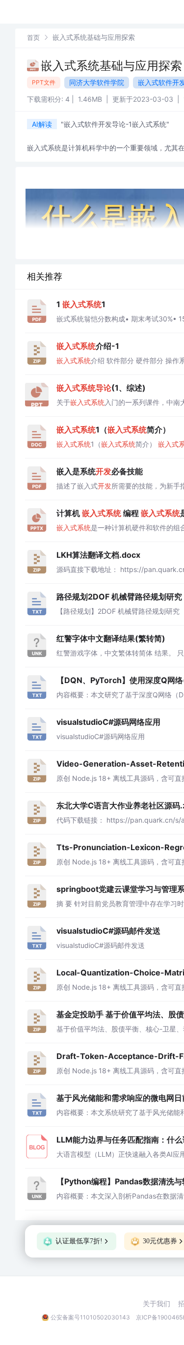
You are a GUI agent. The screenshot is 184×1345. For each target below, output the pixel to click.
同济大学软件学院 (96, 82)
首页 (33, 37)
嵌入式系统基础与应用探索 (111, 65)
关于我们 (156, 1304)
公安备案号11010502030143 (90, 1317)
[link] (33, 37)
